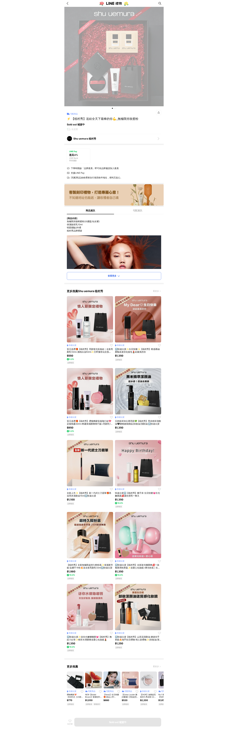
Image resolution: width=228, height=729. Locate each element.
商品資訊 (90, 210)
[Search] (160, 3)
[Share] (158, 112)
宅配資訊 (137, 210)
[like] (111, 345)
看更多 (156, 291)
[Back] (68, 3)
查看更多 (112, 275)
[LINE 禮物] (114, 3)
